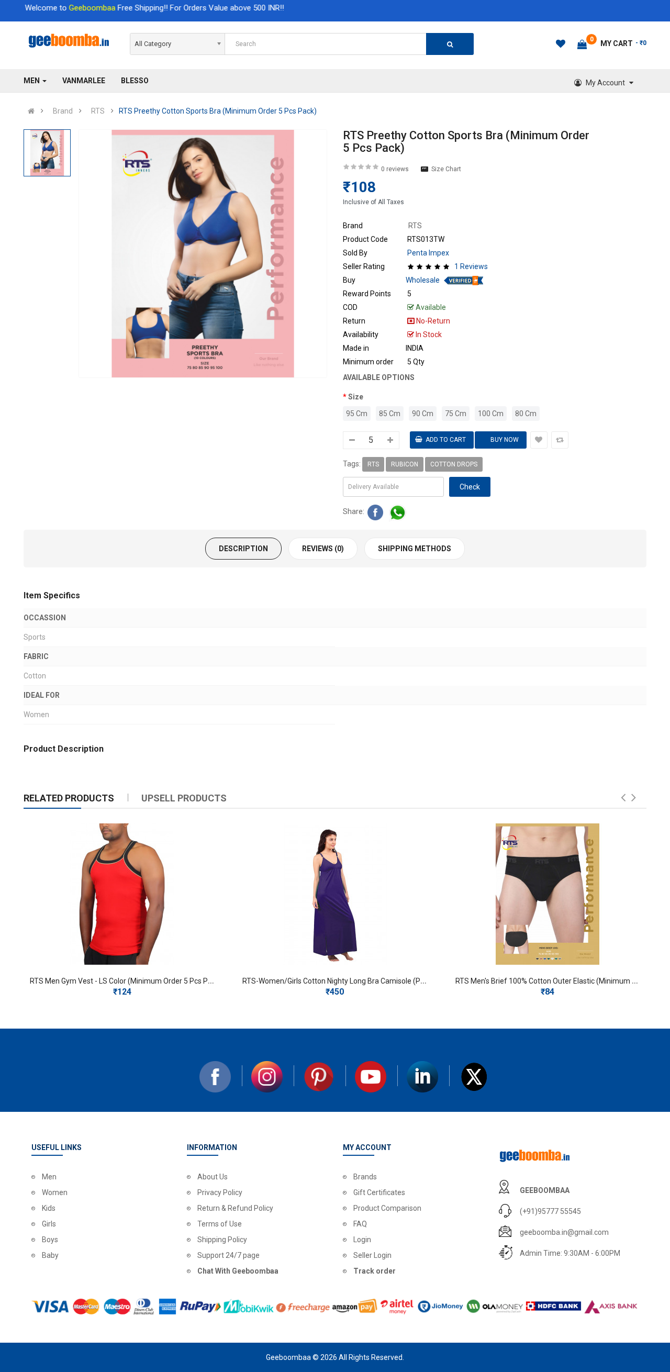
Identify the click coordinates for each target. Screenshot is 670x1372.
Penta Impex (428, 253)
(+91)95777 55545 (550, 1211)
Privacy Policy (219, 1192)
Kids (48, 1208)
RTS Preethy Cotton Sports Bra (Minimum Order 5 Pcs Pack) (218, 111)
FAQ (360, 1224)
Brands (365, 1177)
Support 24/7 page (228, 1255)
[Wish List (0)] (561, 45)
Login (362, 1239)
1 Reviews (471, 266)
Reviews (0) (323, 548)
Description (243, 548)
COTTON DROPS (453, 464)
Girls (49, 1224)
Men (49, 1177)
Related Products (69, 798)
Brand (63, 111)
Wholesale (423, 280)
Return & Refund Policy (235, 1208)
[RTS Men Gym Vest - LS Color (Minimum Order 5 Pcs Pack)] (122, 894)
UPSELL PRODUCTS (184, 798)
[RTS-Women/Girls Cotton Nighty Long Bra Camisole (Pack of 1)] (335, 894)
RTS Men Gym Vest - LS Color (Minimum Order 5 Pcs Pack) (126, 981)
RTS (98, 111)
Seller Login (372, 1255)
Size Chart (446, 169)
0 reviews (395, 169)
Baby (50, 1255)
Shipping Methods (414, 548)
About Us (212, 1177)
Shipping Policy (222, 1239)
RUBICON (404, 464)
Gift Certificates (379, 1192)
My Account (605, 83)
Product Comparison (387, 1208)
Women (55, 1192)
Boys (50, 1239)
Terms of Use (219, 1224)
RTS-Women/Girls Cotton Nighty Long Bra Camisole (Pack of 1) (345, 981)
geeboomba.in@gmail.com (564, 1232)
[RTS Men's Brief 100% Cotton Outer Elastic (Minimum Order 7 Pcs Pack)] (547, 894)
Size (355, 397)
